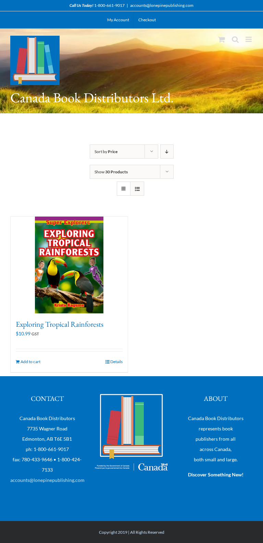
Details (116, 361)
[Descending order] (167, 152)
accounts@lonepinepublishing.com (161, 5)
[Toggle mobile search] (235, 39)
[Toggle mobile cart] (221, 39)
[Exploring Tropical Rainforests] (69, 265)
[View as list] (137, 188)
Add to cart (30, 361)
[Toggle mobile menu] (249, 39)
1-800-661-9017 (109, 5)
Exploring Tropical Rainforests (59, 324)
